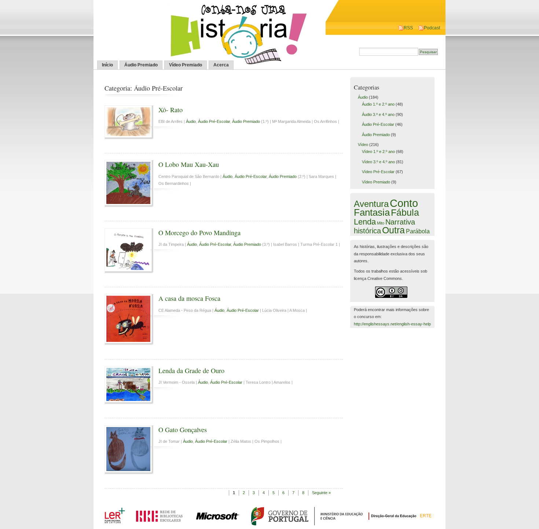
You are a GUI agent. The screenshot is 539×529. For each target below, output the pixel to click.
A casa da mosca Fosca (189, 298)
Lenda (365, 221)
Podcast (432, 27)
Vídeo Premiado (185, 65)
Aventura (371, 204)
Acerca (221, 65)
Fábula (405, 212)
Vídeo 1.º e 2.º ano (378, 151)
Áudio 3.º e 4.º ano (378, 114)
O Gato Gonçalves (182, 429)
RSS (408, 27)
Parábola (418, 231)
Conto (404, 203)
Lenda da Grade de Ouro (191, 370)
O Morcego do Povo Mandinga (199, 232)
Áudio (191, 121)
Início (107, 65)
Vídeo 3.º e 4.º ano (378, 162)
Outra (393, 230)
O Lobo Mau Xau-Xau (188, 164)
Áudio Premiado (141, 65)
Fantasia (372, 212)
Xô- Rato (170, 109)
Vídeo (363, 144)
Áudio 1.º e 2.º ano (378, 104)
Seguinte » (321, 492)
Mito (380, 223)
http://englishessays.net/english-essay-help (392, 324)
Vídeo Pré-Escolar (378, 171)
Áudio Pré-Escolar (214, 121)
